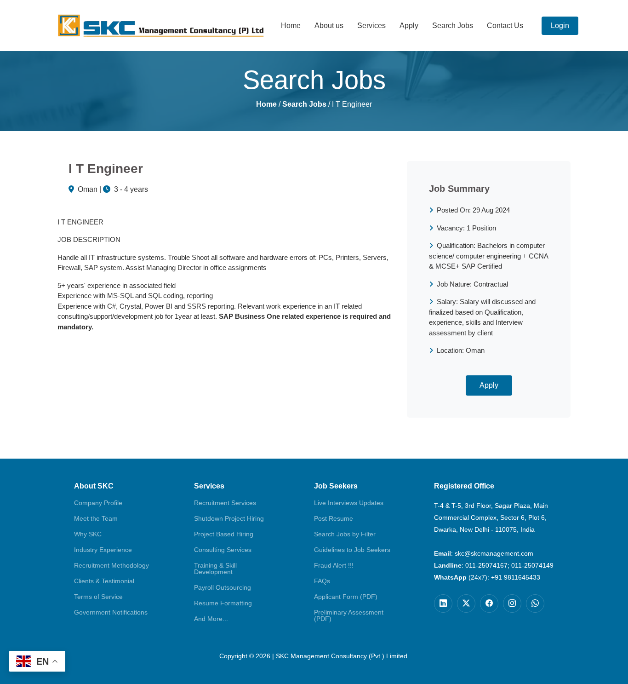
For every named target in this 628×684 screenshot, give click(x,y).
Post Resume (333, 518)
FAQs (322, 581)
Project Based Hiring (223, 534)
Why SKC (88, 534)
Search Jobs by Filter (345, 534)
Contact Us (505, 25)
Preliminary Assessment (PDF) (348, 615)
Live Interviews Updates (348, 503)
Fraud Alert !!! (334, 565)
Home (291, 25)
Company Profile (98, 503)
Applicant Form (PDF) (345, 596)
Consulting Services (222, 549)
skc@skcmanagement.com (494, 553)
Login (560, 25)
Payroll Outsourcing (222, 587)
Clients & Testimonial (104, 581)
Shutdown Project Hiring (229, 518)
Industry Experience (103, 549)
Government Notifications (111, 612)
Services (371, 25)
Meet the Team (96, 518)
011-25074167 (486, 565)
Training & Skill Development (215, 568)
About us (328, 25)
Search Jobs (452, 25)
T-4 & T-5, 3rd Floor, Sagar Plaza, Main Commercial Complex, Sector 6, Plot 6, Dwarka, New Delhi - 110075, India (491, 517)
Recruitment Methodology (111, 565)
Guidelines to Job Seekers (352, 549)
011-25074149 (532, 565)
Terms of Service (98, 596)
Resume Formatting (223, 603)
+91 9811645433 (515, 577)
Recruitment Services (225, 503)
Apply (409, 25)
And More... (211, 618)
